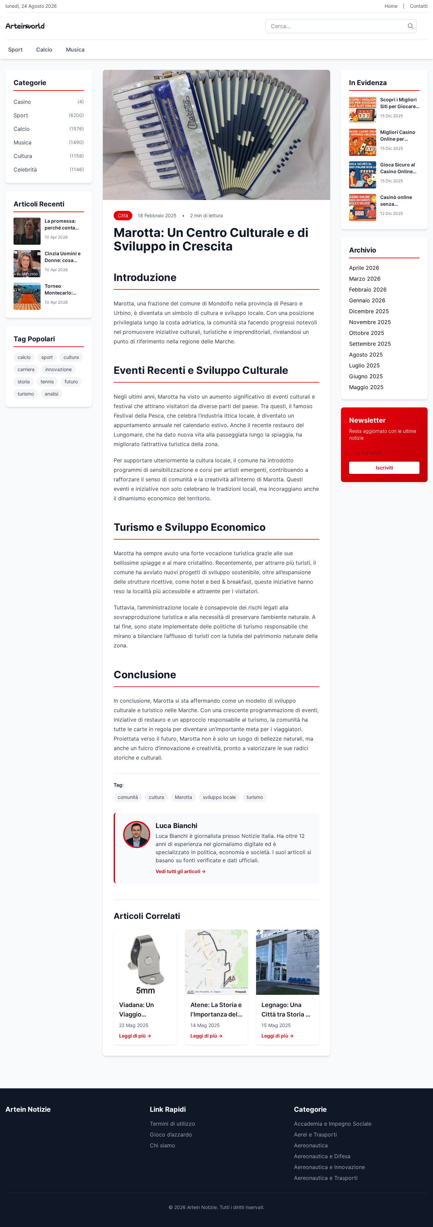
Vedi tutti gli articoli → (181, 871)
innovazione (58, 369)
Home (391, 6)
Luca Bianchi (176, 826)
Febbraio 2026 (368, 289)
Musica (75, 49)
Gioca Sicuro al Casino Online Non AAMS (397, 171)
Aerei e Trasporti (315, 1134)
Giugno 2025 (366, 376)
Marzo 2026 (365, 278)
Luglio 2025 (364, 365)
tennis (47, 381)
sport (47, 357)
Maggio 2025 (366, 387)
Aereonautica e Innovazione (329, 1167)
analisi (51, 394)
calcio (24, 357)
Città (123, 215)
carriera (26, 369)
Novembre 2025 (370, 322)
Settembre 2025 (370, 343)
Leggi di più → (135, 1036)
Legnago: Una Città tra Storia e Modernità (285, 1014)
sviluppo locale (219, 797)
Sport (15, 49)
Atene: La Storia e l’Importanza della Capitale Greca (216, 1014)
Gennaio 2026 (367, 300)
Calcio (44, 49)
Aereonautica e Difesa (322, 1156)
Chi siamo (162, 1145)
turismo (26, 394)
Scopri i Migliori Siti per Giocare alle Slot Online (398, 106)
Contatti (419, 6)
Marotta (183, 797)
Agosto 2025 (366, 354)
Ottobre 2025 (366, 332)
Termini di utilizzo (172, 1123)
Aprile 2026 (364, 267)
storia (24, 381)
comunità (128, 797)
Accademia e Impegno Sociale (332, 1123)
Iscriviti (384, 467)
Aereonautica (311, 1145)
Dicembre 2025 (369, 311)
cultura (71, 357)
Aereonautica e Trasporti (326, 1177)
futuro (71, 381)
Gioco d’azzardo (171, 1134)
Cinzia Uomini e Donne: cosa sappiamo (63, 260)
